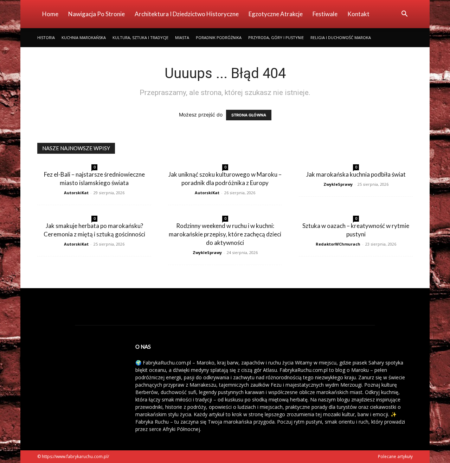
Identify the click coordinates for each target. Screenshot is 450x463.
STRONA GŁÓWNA (248, 115)
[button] (404, 14)
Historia (46, 37)
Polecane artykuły (395, 456)
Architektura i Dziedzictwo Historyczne (187, 14)
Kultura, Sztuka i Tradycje (140, 37)
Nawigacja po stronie (96, 14)
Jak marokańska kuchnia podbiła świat (356, 174)
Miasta (182, 37)
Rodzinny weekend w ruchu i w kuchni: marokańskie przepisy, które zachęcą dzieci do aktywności (225, 234)
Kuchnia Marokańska (84, 37)
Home (50, 14)
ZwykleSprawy (338, 184)
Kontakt (358, 14)
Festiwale (325, 14)
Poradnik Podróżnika (219, 37)
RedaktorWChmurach (338, 244)
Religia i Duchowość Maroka (340, 37)
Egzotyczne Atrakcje (276, 14)
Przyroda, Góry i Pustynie (276, 37)
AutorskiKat (76, 192)
